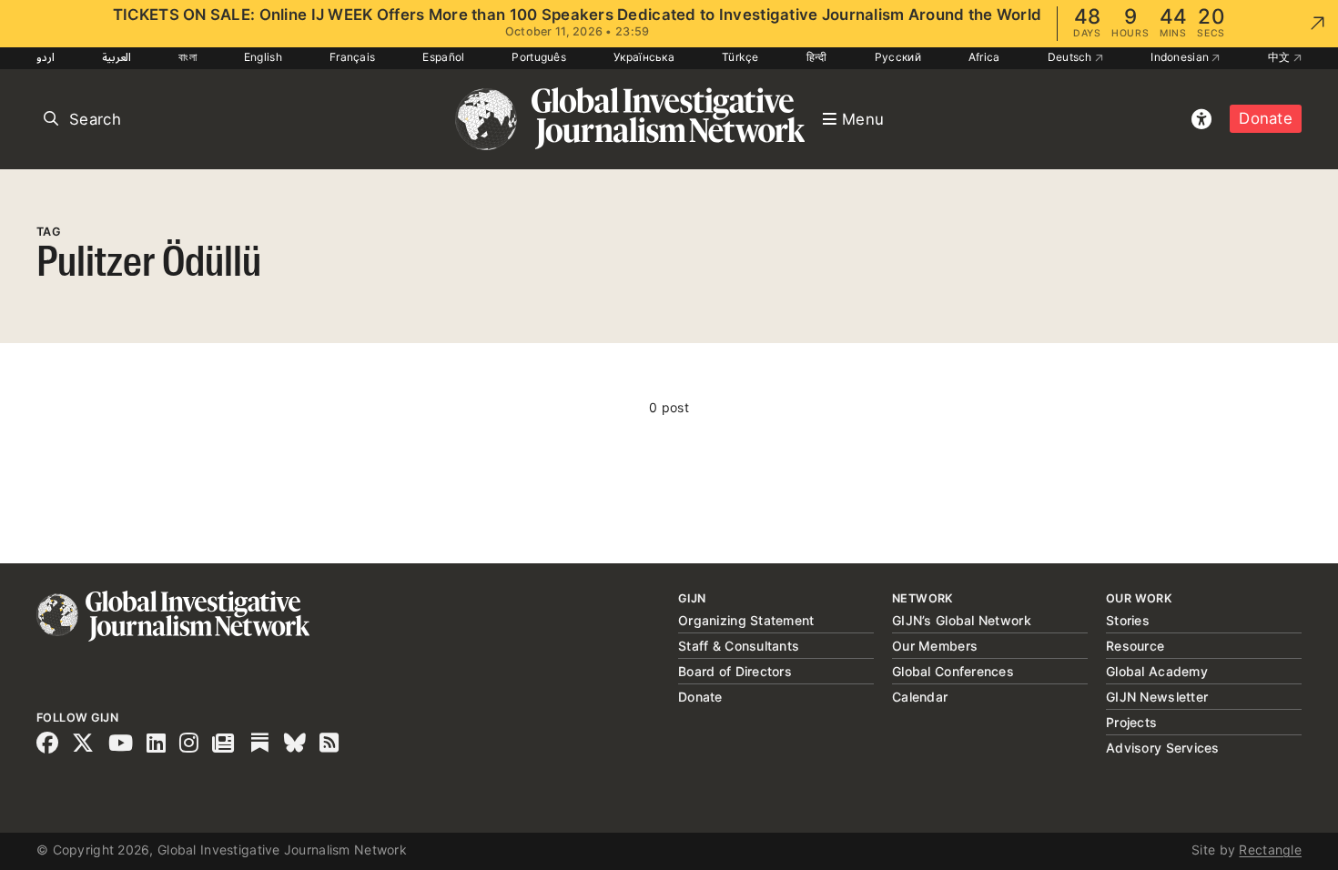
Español (443, 57)
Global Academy (1157, 671)
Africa (984, 57)
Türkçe (740, 57)
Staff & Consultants (738, 645)
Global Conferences (953, 671)
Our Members (935, 645)
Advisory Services (1163, 747)
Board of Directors (735, 671)
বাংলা (187, 57)
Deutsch (1071, 57)
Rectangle (1270, 849)
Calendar (920, 696)
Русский (898, 57)
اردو (45, 57)
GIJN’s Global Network (961, 620)
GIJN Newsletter (1157, 696)
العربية (116, 57)
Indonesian (1180, 57)
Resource (1135, 645)
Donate (1265, 118)
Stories (1128, 620)
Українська (643, 57)
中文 (1280, 57)
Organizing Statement (746, 620)
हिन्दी (816, 57)
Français (352, 57)
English (263, 57)
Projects (1131, 722)
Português (539, 57)
